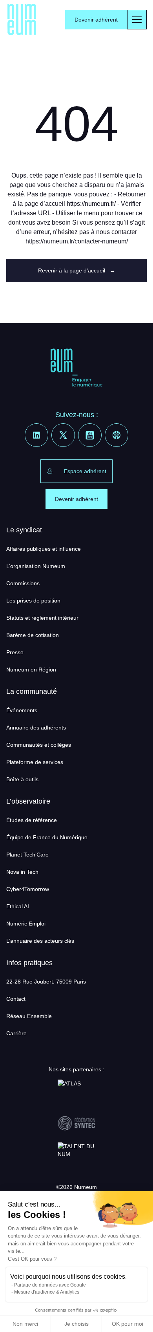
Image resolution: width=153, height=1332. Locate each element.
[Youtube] (90, 435)
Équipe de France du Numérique (46, 837)
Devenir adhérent (96, 19)
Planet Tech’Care (27, 854)
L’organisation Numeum (35, 566)
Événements (21, 710)
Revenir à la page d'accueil (76, 270)
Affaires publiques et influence (43, 549)
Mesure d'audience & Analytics (46, 1292)
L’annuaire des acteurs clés (40, 941)
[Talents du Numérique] (76, 1154)
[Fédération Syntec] (76, 1123)
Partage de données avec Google (50, 1285)
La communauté (31, 691)
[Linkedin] (36, 435)
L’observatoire (28, 801)
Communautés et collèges (38, 745)
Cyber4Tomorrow (27, 889)
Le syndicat (24, 530)
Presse (15, 652)
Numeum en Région (31, 669)
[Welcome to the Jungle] (116, 435)
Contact (16, 999)
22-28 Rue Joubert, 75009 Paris (46, 981)
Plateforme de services (34, 762)
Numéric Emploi (26, 923)
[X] (63, 435)
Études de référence (31, 820)
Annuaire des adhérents (36, 727)
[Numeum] (22, 19)
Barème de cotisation (32, 635)
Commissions (23, 583)
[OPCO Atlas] (76, 1092)
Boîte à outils (22, 779)
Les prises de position (33, 600)
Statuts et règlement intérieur (42, 618)
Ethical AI (17, 906)
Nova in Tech (22, 872)
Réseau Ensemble (29, 1016)
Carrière (16, 1033)
